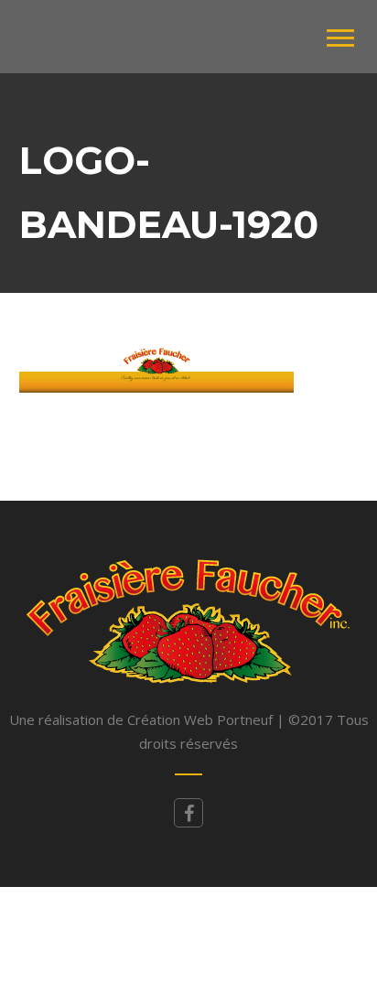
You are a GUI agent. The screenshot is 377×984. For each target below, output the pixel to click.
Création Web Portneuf (201, 719)
